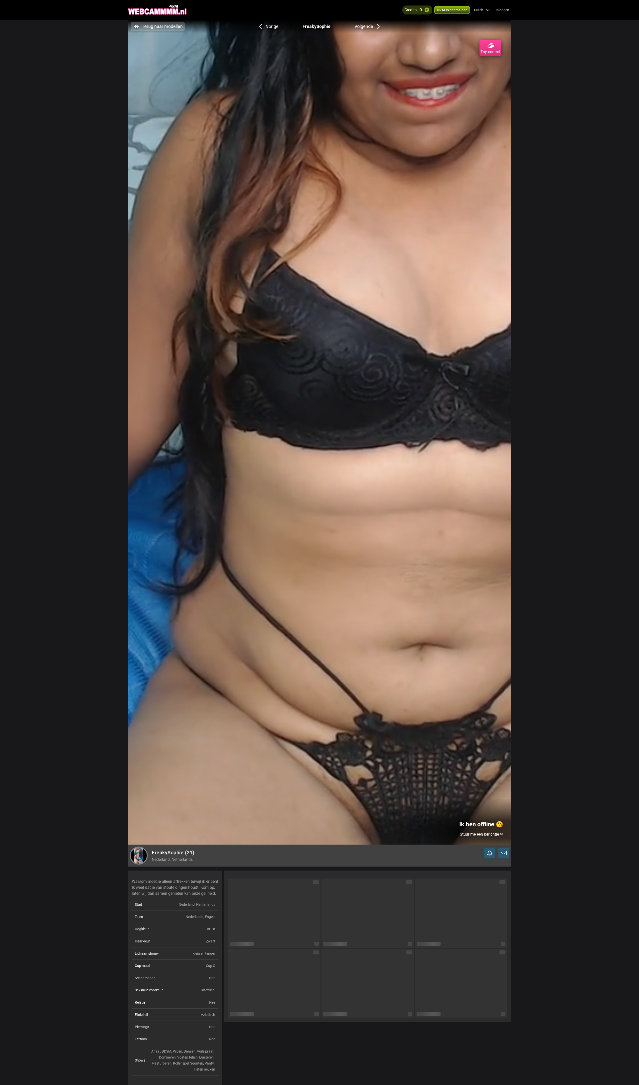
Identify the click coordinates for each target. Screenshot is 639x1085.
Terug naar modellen (162, 26)
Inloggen (502, 10)
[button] (482, 10)
